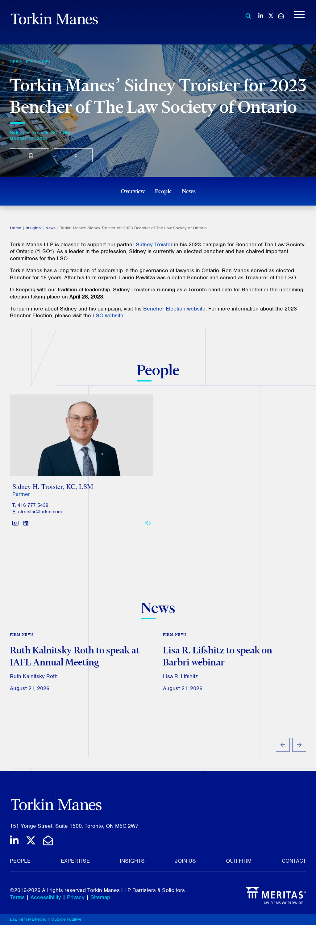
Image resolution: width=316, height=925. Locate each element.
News (189, 191)
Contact (294, 860)
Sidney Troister (154, 244)
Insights (33, 228)
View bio (79, 461)
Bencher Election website (174, 308)
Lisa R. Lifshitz (180, 676)
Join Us (185, 860)
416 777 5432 (33, 505)
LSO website (108, 315)
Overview (133, 191)
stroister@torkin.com (40, 512)
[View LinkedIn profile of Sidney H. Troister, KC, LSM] (25, 523)
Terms (17, 897)
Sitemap (100, 897)
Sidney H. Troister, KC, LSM (40, 133)
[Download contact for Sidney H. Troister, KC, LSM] (15, 523)
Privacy (76, 897)
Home (15, 228)
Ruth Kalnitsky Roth (34, 676)
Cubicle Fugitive (66, 919)
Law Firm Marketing (28, 919)
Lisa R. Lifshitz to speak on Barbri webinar (217, 656)
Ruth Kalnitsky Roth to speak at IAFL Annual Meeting (74, 656)
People (163, 191)
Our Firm (239, 860)
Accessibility (46, 897)
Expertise (75, 860)
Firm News (38, 61)
